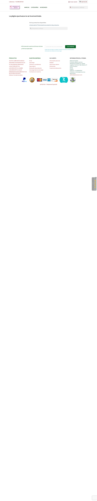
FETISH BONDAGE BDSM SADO (16, 64)
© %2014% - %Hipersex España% (48, 84)
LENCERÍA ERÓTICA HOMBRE (16, 68)
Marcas (26, 7)
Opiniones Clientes (93, 184)
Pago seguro (32, 66)
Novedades (43, 7)
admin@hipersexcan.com (76, 75)
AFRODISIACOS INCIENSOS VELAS (17, 62)
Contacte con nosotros (35, 71)
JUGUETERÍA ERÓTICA (14, 66)
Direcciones (52, 66)
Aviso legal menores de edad (36, 70)
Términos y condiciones (35, 64)
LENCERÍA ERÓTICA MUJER (15, 70)
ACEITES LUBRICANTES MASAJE (16, 60)
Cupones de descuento (55, 68)
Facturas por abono (54, 64)
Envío (30, 60)
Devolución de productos (35, 68)
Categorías (34, 7)
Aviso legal (31, 62)
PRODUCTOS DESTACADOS (15, 75)
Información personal (55, 60)
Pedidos (52, 62)
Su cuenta (53, 58)
